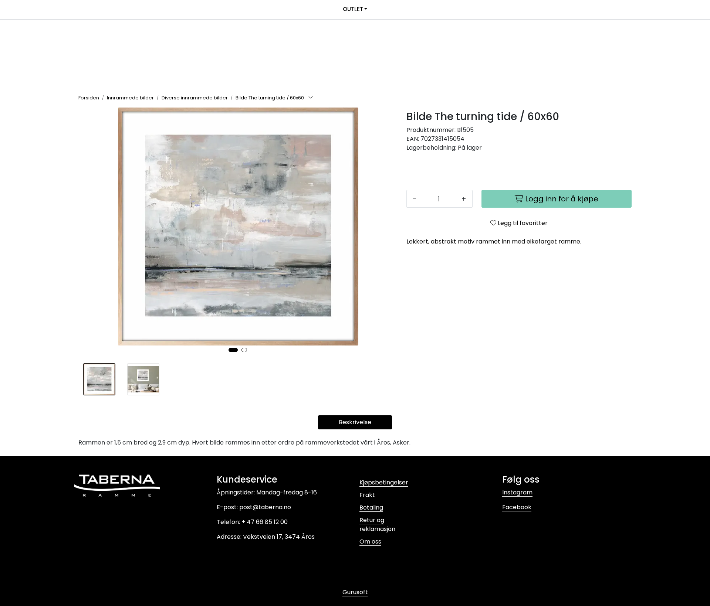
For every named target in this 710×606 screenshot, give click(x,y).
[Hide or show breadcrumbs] (311, 98)
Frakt (367, 495)
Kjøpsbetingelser (383, 482)
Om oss (370, 541)
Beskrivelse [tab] (355, 422)
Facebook (516, 507)
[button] (233, 350)
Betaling (371, 507)
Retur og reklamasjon (377, 524)
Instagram (517, 492)
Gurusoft (355, 592)
